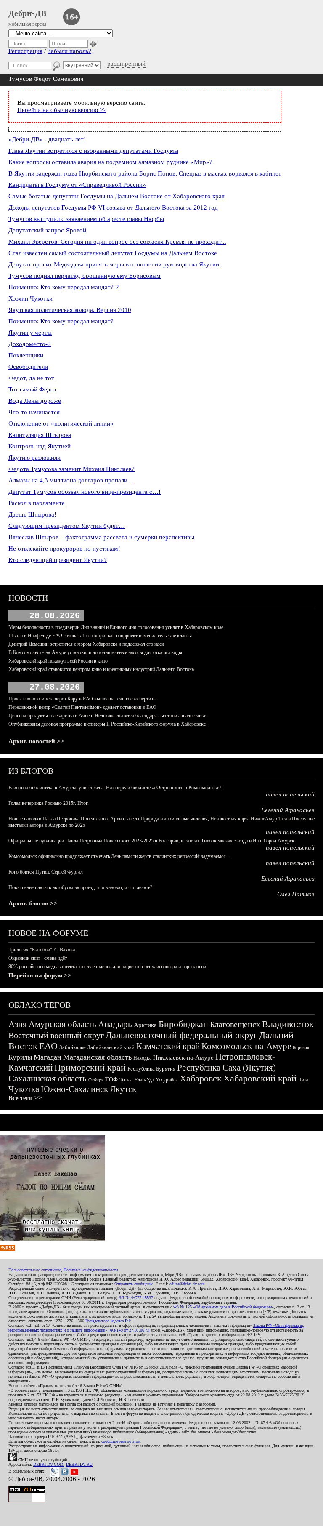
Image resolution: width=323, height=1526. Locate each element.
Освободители (28, 366)
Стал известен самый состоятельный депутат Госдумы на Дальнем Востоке (112, 253)
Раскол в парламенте (36, 503)
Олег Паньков (296, 894)
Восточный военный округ (56, 1035)
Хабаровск (201, 1078)
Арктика (145, 1025)
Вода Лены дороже (34, 400)
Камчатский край (168, 1046)
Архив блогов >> (33, 903)
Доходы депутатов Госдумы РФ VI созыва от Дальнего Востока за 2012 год (113, 207)
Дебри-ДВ (27, 13)
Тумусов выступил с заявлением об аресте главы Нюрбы (86, 219)
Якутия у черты (30, 332)
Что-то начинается (34, 412)
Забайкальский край (111, 1047)
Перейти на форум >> (39, 975)
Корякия (301, 1047)
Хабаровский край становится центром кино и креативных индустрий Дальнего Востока (101, 669)
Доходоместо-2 (29, 344)
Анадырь (115, 1024)
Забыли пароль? (69, 51)
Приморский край (90, 1067)
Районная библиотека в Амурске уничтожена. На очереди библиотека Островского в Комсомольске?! (115, 788)
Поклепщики (25, 355)
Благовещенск (235, 1024)
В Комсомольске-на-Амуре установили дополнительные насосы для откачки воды (95, 652)
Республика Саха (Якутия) (226, 1068)
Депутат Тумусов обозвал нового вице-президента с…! (84, 491)
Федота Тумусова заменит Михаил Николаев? (71, 469)
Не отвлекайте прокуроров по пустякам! (64, 548)
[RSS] (7, 1248)
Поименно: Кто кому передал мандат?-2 (63, 287)
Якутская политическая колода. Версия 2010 (69, 309)
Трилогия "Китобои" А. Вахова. (42, 950)
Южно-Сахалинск (74, 1089)
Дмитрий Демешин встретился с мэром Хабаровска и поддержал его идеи (86, 644)
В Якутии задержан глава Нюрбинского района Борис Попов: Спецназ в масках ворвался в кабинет (144, 173)
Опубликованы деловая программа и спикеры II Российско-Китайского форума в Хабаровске (107, 724)
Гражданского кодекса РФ (108, 1320)
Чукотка (23, 1089)
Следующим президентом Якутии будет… (66, 525)
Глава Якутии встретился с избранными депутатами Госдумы (93, 150)
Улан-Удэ (144, 1080)
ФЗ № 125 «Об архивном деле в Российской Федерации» (223, 1307)
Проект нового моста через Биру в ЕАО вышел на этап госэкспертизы (82, 699)
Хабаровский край (260, 1078)
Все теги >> (25, 1098)
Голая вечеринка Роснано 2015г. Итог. (48, 803)
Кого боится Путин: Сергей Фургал (45, 872)
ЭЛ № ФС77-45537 (136, 1297)
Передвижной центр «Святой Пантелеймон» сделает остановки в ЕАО (82, 707)
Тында (125, 1080)
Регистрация (25, 51)
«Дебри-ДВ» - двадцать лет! (47, 139)
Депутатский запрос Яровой (47, 230)
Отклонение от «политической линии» (61, 423)
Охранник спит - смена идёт (37, 958)
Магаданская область (97, 1057)
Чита (303, 1080)
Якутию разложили (34, 457)
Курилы (20, 1057)
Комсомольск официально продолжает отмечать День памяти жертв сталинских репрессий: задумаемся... (119, 856)
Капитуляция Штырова (39, 434)
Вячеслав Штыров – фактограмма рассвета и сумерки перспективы (101, 537)
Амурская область (62, 1024)
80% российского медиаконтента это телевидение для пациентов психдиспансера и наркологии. (107, 966)
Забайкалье (72, 1047)
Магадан (47, 1057)
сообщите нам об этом (120, 1441)
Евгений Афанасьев (288, 810)
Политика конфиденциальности (91, 1270)
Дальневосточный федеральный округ (181, 1035)
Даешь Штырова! (32, 514)
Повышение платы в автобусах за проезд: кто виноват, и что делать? (80, 887)
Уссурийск (167, 1080)
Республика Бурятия (151, 1068)
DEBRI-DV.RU (79, 1464)
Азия (17, 1024)
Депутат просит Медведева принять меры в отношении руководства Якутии (113, 264)
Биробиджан (183, 1024)
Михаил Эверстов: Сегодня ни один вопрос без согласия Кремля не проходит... (117, 241)
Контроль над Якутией (39, 446)
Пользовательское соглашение (34, 1270)
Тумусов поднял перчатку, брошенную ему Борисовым (84, 275)
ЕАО (48, 1046)
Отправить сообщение (133, 1283)
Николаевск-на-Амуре (183, 1057)
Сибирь (95, 1079)
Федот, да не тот (31, 378)
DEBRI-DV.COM (48, 1464)
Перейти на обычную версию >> (61, 110)
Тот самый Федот (32, 389)
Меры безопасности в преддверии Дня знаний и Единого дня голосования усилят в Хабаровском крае (115, 627)
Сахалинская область (47, 1078)
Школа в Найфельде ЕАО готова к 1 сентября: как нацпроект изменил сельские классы (100, 636)
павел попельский (290, 794)
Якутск (123, 1089)
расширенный (126, 63)
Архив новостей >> (36, 741)
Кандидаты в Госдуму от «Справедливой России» (77, 184)
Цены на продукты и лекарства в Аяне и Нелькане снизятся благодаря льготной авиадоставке (107, 716)
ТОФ (111, 1079)
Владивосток (288, 1024)
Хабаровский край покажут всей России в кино (58, 661)
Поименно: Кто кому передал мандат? (61, 321)
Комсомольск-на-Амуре (246, 1046)
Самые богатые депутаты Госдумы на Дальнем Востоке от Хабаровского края (116, 196)
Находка (142, 1058)
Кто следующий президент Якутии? (57, 560)
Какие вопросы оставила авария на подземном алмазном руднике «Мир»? (110, 162)
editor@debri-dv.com (187, 1283)
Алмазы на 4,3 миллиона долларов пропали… (71, 480)
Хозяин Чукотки (30, 298)
